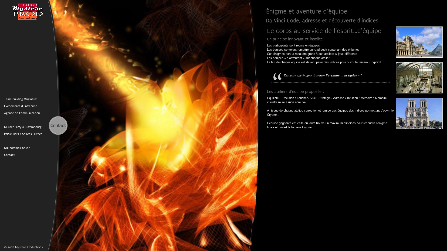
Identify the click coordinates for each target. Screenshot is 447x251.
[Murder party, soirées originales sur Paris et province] (21, 133)
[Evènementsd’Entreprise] (18, 105)
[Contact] (7, 154)
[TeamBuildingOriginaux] (18, 99)
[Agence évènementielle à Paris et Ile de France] (15, 147)
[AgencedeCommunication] (20, 112)
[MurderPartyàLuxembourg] (21, 126)
